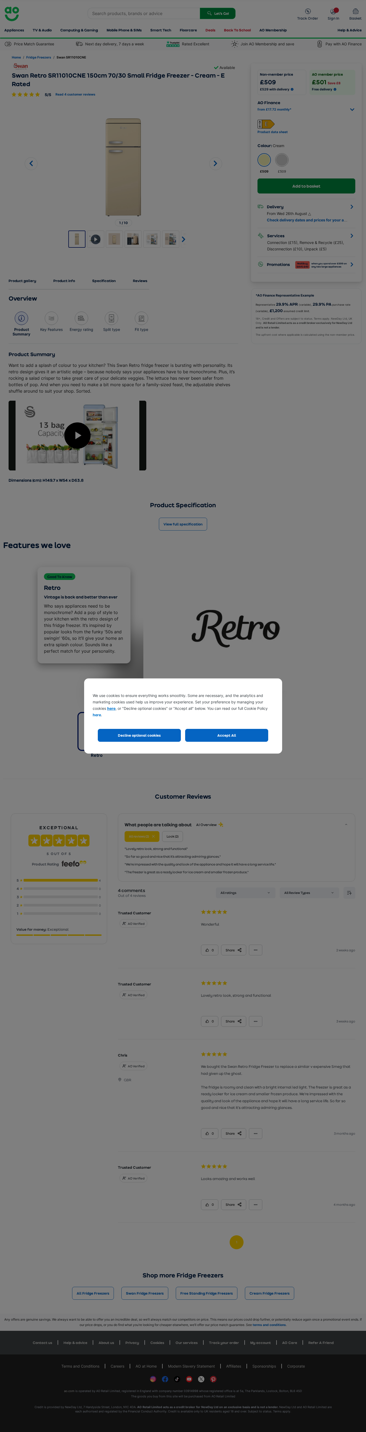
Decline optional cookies (139, 735)
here (111, 708)
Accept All (226, 735)
